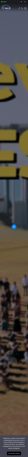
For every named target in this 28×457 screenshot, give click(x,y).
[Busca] (22, 8)
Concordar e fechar (14, 453)
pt (18, 2)
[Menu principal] (25, 8)
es (25, 2)
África (4, 2)
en (21, 2)
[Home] (7, 8)
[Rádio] (19, 8)
